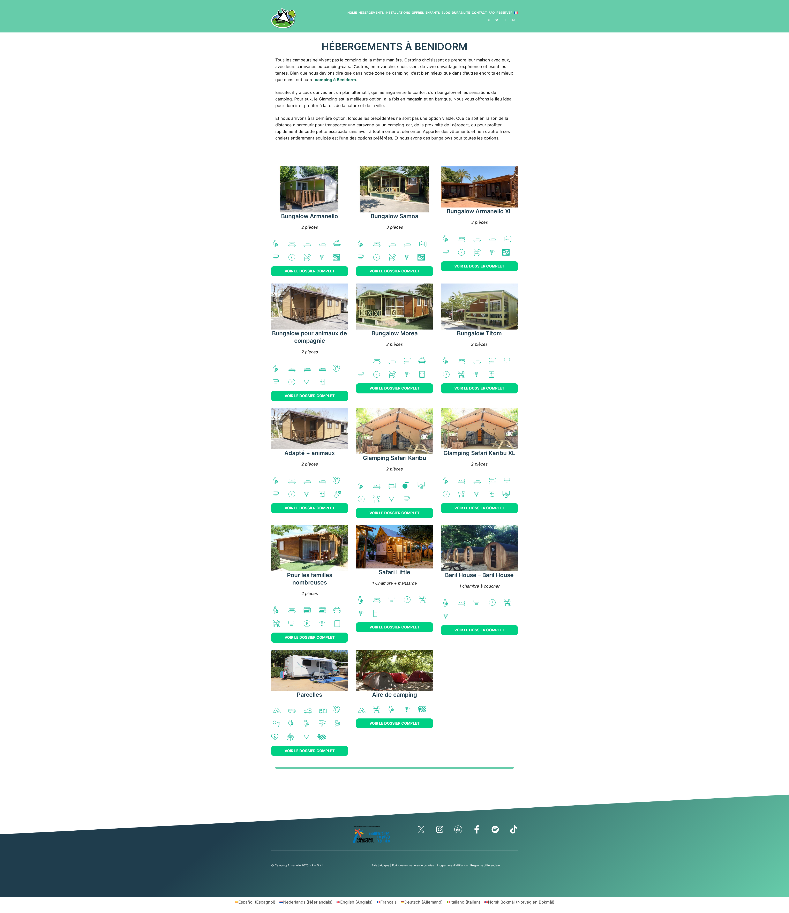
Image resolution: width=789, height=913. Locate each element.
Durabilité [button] (461, 13)
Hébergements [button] (371, 13)
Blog (446, 13)
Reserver (504, 13)
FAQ (492, 13)
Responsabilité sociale (485, 865)
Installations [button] (397, 13)
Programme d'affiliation (452, 865)
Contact (479, 13)
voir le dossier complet (310, 271)
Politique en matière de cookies (413, 865)
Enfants (433, 13)
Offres (418, 13)
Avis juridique (380, 865)
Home (352, 13)
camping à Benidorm (335, 79)
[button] (515, 13)
